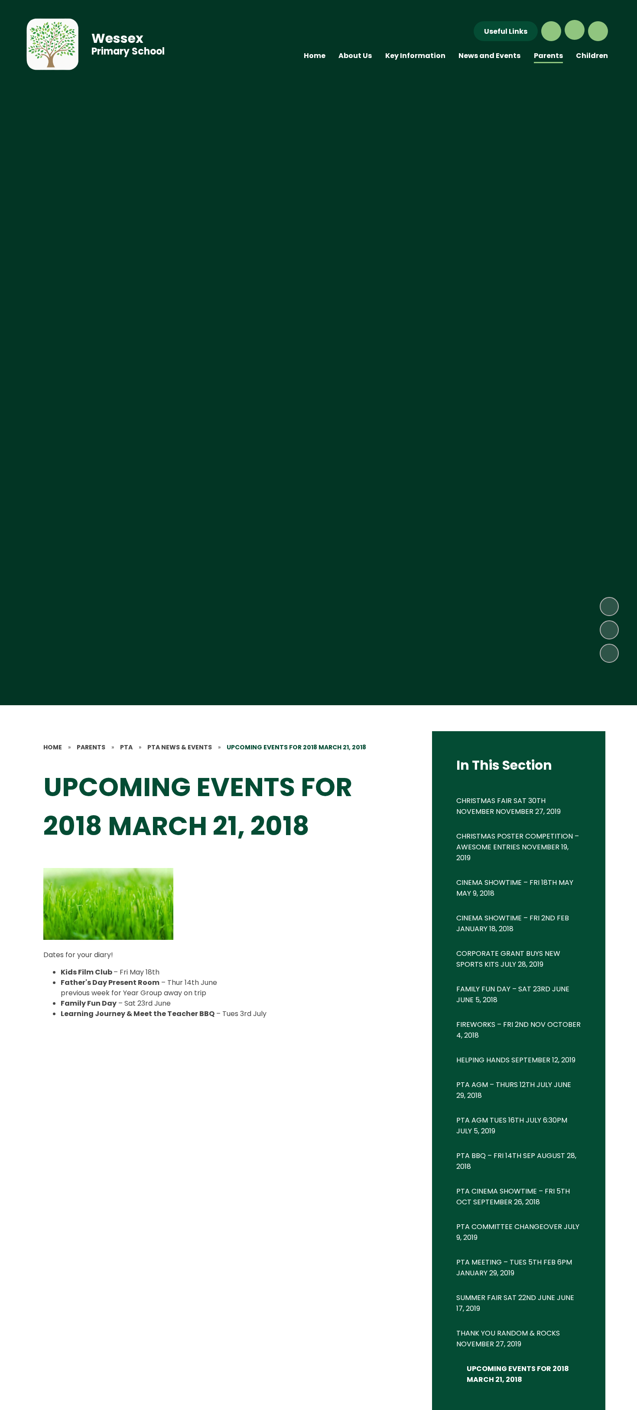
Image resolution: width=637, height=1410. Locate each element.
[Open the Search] (551, 31)
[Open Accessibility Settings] (598, 31)
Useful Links (505, 31)
